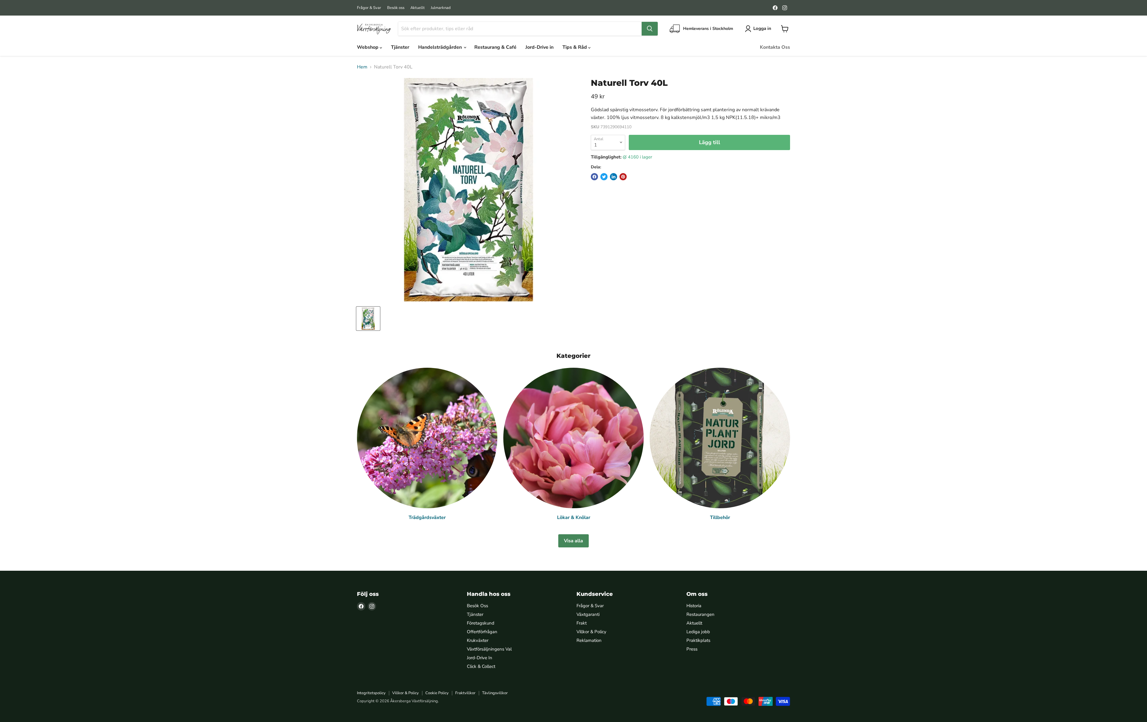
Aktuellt (417, 8)
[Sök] (650, 29)
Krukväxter (477, 640)
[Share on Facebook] (594, 176)
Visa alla (573, 541)
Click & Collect (481, 666)
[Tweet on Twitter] (604, 176)
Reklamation (589, 640)
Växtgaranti (587, 614)
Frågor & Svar (369, 8)
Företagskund (480, 623)
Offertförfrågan (482, 632)
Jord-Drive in (539, 47)
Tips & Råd (575, 47)
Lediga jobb (698, 632)
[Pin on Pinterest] (623, 176)
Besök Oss (477, 606)
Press (691, 649)
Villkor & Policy (591, 632)
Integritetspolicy (371, 693)
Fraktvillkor (465, 693)
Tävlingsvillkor (495, 693)
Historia (693, 606)
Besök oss (395, 8)
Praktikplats (698, 640)
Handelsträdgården (440, 47)
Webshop (368, 47)
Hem (362, 67)
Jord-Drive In (479, 658)
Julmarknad (441, 8)
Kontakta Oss (775, 47)
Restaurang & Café (495, 47)
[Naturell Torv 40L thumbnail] (368, 318)
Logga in (762, 28)
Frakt (581, 623)
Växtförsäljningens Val (489, 649)
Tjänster (400, 47)
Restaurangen (700, 614)
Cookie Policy (437, 693)
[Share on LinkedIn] (613, 176)
